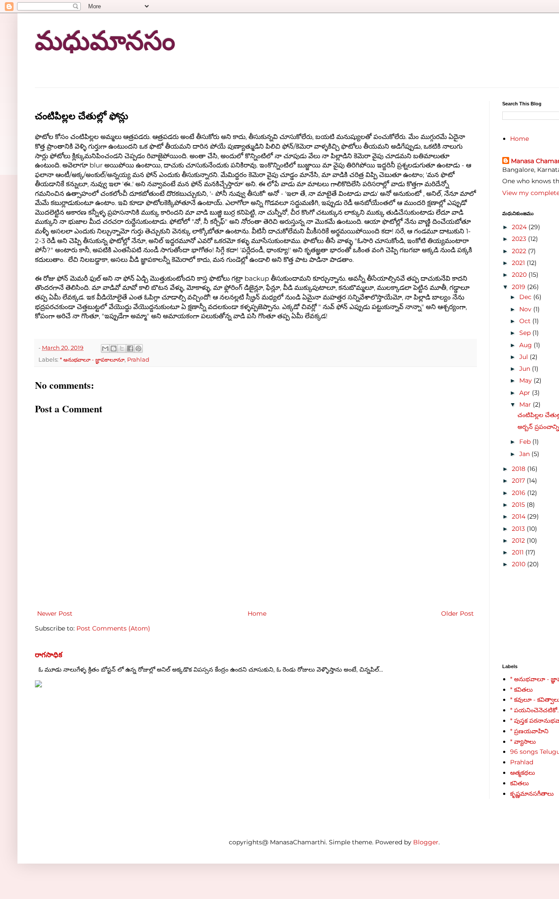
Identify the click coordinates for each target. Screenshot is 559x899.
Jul (524, 357)
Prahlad (138, 359)
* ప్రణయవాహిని (529, 731)
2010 (519, 564)
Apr (525, 393)
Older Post (457, 613)
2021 (519, 263)
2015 (519, 505)
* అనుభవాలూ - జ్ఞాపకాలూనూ (92, 359)
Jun (525, 369)
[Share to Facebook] (130, 348)
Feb (525, 442)
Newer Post (54, 613)
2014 (519, 516)
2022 (520, 251)
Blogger (425, 842)
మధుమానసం (105, 41)
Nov (526, 309)
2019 (519, 287)
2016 (519, 493)
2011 (518, 552)
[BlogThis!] (113, 348)
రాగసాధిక (48, 654)
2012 (519, 540)
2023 (520, 239)
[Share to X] (121, 348)
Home (257, 613)
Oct (525, 321)
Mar (526, 404)
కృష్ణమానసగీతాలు (532, 794)
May (526, 380)
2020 (520, 275)
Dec (526, 297)
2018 (519, 469)
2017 (519, 480)
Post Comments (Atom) (113, 628)
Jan (525, 454)
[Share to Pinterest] (138, 348)
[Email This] (105, 348)
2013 (519, 529)
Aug (526, 345)
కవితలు (519, 783)
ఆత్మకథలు (522, 773)
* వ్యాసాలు (523, 742)
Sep (525, 333)
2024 (520, 227)
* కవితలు (521, 689)
